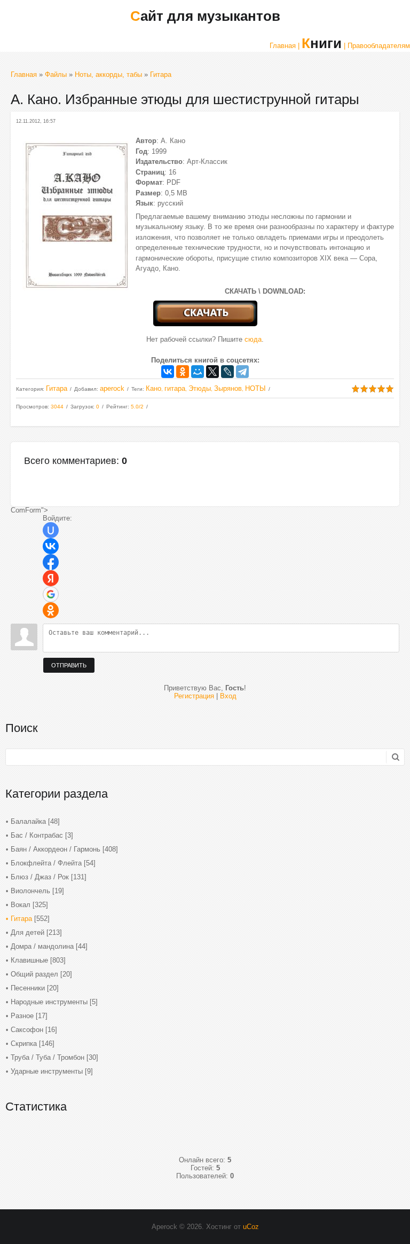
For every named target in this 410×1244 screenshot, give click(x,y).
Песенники (28, 988)
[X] (212, 371)
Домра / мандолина (42, 946)
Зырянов (228, 388)
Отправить (68, 665)
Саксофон (27, 1030)
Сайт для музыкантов (205, 16)
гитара (174, 388)
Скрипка (24, 1044)
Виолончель (30, 891)
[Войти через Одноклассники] (51, 610)
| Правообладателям (377, 46)
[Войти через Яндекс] (51, 578)
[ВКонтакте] (167, 371)
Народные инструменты (49, 1002)
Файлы (56, 74)
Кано (153, 388)
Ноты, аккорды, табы (108, 74)
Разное (22, 1016)
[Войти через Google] (51, 594)
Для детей (27, 932)
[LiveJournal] (227, 371)
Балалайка (28, 821)
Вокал (20, 905)
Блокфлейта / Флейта (46, 863)
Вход (228, 696)
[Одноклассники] (182, 371)
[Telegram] (242, 371)
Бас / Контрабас (37, 835)
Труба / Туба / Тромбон (47, 1057)
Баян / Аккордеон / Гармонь (55, 849)
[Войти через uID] (51, 530)
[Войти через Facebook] (51, 562)
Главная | (284, 46)
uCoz (251, 1227)
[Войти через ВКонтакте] (51, 546)
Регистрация (194, 696)
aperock (112, 388)
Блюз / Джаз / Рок (40, 877)
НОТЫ (255, 388)
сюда (253, 339)
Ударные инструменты (47, 1071)
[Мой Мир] (197, 371)
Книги (322, 43)
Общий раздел (34, 974)
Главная (24, 74)
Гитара (160, 74)
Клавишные (29, 960)
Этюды (199, 388)
